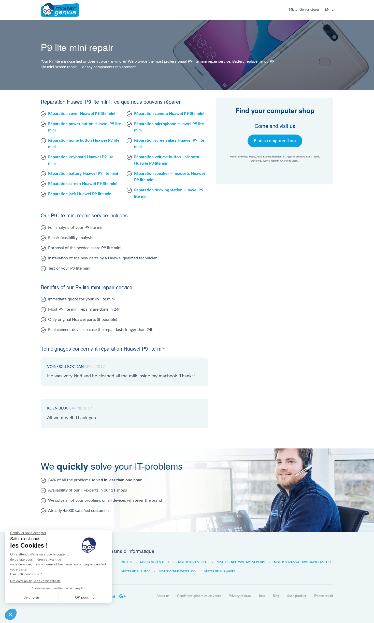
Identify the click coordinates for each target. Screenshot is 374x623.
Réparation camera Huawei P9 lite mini (169, 114)
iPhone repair (323, 596)
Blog (276, 596)
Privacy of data (240, 596)
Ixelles (126, 562)
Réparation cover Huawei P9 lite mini (81, 114)
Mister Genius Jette (154, 562)
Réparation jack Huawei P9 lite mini (80, 194)
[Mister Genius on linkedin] (113, 596)
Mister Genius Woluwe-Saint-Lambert (302, 562)
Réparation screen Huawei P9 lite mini (82, 184)
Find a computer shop (275, 141)
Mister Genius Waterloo (177, 571)
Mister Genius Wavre (219, 571)
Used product (296, 596)
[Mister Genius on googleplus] (122, 596)
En (327, 9)
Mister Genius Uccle (193, 562)
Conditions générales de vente (199, 596)
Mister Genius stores (304, 9)
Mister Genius (60, 10)
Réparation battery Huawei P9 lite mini (83, 173)
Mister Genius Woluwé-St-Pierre (241, 562)
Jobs (261, 596)
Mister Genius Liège (135, 571)
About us (162, 596)
